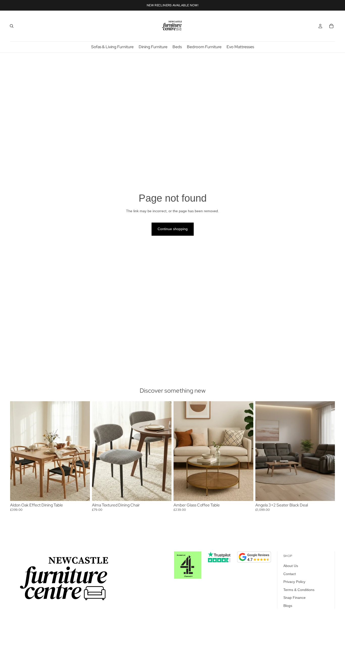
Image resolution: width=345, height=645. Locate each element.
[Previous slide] (17, 450)
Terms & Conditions (298, 590)
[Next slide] (82, 450)
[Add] (82, 493)
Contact (289, 574)
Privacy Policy (294, 582)
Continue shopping (173, 229)
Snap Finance (294, 598)
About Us (290, 566)
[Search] (11, 26)
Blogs (287, 606)
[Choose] (163, 493)
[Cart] (331, 26)
